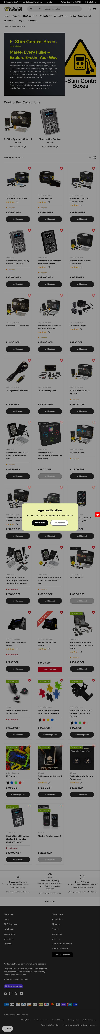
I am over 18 (40, 523)
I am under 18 (59, 523)
